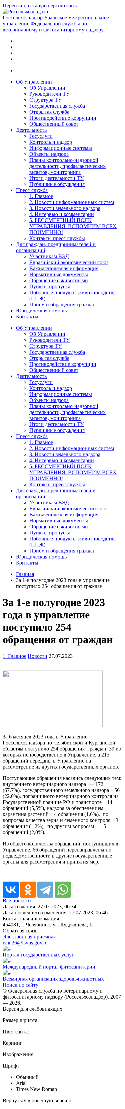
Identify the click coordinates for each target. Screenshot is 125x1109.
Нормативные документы (58, 274)
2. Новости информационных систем (71, 202)
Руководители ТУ (49, 94)
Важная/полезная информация (63, 268)
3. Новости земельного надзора (64, 208)
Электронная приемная (29, 936)
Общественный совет (53, 124)
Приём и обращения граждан (62, 304)
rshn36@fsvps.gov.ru (25, 942)
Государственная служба (57, 106)
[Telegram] (45, 890)
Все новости (17, 900)
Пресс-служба (32, 190)
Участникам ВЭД (49, 256)
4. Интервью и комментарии (61, 214)
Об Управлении (34, 82)
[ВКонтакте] (11, 890)
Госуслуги (41, 136)
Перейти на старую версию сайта (41, 5)
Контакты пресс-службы (57, 238)
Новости (37, 656)
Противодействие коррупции (62, 118)
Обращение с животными (58, 280)
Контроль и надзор (50, 142)
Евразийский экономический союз (68, 262)
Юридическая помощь (41, 310)
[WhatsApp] (63, 890)
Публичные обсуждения (57, 184)
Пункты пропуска (49, 286)
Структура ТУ (45, 100)
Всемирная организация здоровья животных (53, 979)
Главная (25, 574)
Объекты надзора (49, 154)
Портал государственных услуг (38, 954)
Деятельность (31, 130)
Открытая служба (49, 112)
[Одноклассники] (28, 890)
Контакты (27, 316)
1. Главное (41, 196)
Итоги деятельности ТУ (56, 178)
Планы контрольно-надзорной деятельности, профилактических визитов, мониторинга (67, 166)
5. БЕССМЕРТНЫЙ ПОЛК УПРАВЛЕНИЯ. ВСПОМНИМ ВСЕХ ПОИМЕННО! (73, 226)
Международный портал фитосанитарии (49, 967)
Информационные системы (60, 148)
